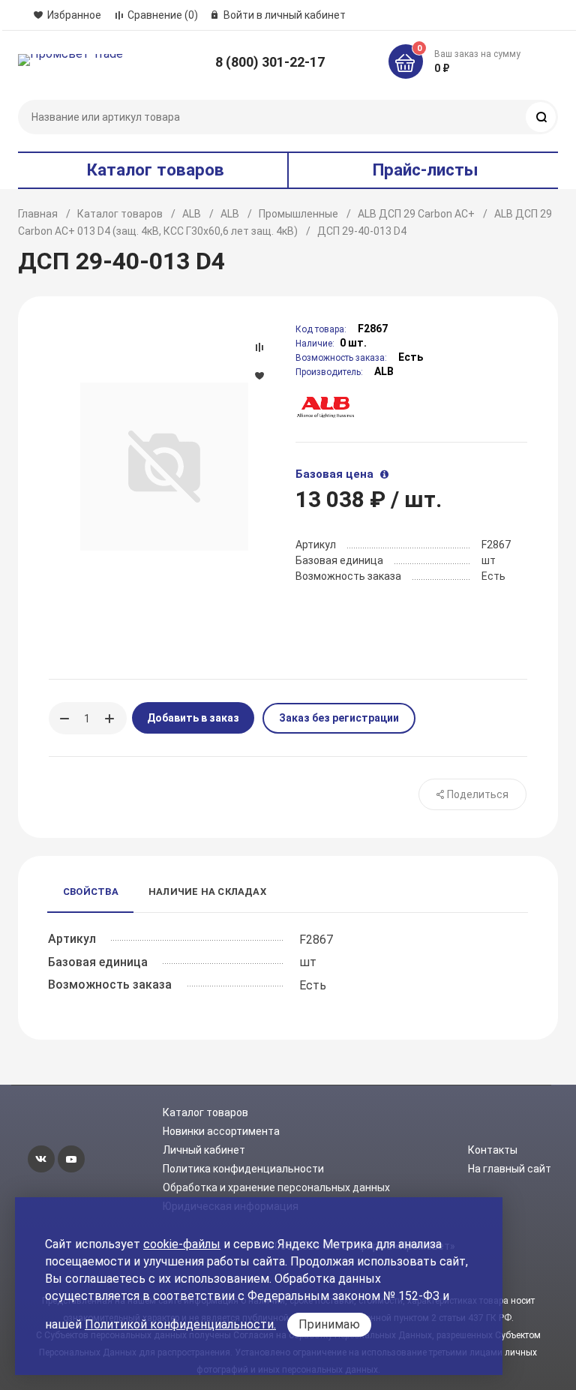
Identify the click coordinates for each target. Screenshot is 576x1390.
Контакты (493, 1150)
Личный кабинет (204, 1150)
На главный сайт (509, 1169)
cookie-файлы (181, 1244)
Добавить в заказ (193, 718)
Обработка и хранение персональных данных (276, 1187)
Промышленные (298, 214)
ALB (191, 214)
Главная (38, 214)
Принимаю (329, 1324)
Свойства (90, 891)
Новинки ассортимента (221, 1131)
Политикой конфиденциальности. (180, 1324)
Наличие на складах (207, 891)
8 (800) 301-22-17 (270, 62)
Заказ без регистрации (339, 718)
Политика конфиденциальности (243, 1169)
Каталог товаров (120, 214)
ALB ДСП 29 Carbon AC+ (416, 214)
